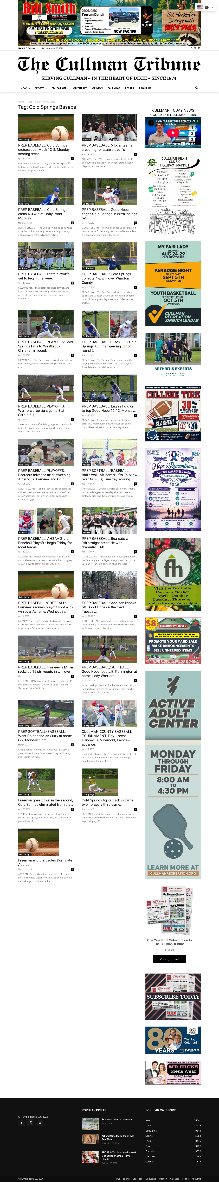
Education (137, 1178)
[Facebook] (191, 48)
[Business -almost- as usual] (90, 1124)
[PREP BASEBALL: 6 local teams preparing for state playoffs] (109, 127)
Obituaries (151, 1178)
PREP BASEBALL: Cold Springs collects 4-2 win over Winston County (106, 278)
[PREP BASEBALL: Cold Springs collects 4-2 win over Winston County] (109, 256)
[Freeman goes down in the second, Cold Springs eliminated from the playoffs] (46, 782)
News (117, 1178)
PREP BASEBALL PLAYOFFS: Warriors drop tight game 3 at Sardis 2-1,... (41, 410)
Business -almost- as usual (117, 1119)
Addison (86, 139)
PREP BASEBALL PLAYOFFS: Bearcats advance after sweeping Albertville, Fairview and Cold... (44, 475)
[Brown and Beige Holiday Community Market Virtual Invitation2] (173, 194)
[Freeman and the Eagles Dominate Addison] (46, 842)
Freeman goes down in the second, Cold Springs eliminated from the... (45, 802)
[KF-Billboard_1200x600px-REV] (173, 1040)
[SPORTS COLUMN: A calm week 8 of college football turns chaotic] (90, 1157)
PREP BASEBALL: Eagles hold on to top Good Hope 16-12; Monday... (109, 408)
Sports (126, 1178)
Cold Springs (24, 139)
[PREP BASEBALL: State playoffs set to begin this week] (46, 256)
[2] (173, 355)
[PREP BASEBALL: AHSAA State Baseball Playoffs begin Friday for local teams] (46, 520)
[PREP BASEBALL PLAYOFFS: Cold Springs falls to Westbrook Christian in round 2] (46, 324)
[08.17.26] (173, 283)
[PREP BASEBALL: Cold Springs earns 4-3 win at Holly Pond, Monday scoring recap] (46, 191)
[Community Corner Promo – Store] (173, 640)
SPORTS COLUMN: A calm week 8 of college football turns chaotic (119, 1156)
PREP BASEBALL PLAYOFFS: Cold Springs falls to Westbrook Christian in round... (45, 346)
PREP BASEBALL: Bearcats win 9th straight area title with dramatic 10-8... (106, 543)
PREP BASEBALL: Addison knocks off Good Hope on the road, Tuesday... (109, 607)
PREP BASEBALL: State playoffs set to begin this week (44, 276)
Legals (185, 1178)
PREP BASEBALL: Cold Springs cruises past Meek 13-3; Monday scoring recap (44, 149)
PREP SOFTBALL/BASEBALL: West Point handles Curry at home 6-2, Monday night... (45, 736)
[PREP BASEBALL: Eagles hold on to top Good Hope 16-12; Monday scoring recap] (109, 388)
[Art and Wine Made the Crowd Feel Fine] (90, 1139)
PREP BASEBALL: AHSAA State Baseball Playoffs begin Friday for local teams (45, 543)
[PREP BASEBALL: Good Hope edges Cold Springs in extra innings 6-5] (109, 191)
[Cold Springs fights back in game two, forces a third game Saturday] (109, 782)
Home (21, 101)
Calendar (174, 1178)
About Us (196, 1178)
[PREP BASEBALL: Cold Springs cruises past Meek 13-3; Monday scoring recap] (46, 127)
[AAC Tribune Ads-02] (173, 774)
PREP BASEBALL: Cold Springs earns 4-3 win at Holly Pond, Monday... (42, 214)
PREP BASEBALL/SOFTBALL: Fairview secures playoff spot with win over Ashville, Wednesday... (45, 607)
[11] (109, 22)
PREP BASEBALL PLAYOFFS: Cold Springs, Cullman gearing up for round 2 (109, 346)
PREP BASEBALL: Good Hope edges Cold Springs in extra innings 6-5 (109, 214)
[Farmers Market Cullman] (173, 574)
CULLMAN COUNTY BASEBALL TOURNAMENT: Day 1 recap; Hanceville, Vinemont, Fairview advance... (107, 738)
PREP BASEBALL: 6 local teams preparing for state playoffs (107, 147)
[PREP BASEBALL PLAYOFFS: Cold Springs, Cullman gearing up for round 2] (109, 324)
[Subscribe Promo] (173, 996)
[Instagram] (195, 48)
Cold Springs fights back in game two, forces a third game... (107, 802)
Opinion (163, 1178)
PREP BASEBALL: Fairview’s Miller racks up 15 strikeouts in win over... (45, 669)
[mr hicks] (173, 1072)
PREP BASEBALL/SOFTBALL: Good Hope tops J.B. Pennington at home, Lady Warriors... (109, 671)
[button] (197, 88)
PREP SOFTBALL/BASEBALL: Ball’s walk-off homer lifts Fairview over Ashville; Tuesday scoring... (109, 475)
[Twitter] (199, 48)
